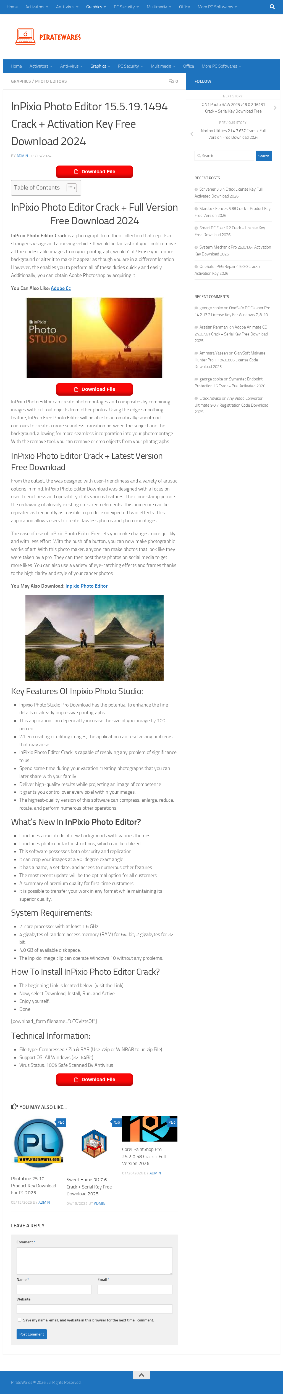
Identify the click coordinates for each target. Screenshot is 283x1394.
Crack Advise (210, 398)
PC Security (124, 6)
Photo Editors (51, 81)
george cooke (211, 307)
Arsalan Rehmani (214, 327)
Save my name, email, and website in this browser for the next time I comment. (88, 1320)
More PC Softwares (215, 6)
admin (22, 156)
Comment (26, 1242)
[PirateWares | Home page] (50, 36)
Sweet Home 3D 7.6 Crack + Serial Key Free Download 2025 (89, 1186)
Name (23, 1279)
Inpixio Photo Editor (86, 586)
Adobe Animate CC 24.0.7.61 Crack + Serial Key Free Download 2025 (231, 334)
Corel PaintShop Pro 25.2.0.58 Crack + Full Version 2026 (144, 1156)
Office (184, 6)
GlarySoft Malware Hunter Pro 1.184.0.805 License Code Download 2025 (230, 360)
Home (12, 6)
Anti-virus (65, 6)
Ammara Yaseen (214, 353)
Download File (98, 171)
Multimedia (157, 6)
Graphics (94, 6)
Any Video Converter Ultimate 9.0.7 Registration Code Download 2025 (231, 405)
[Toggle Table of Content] (68, 188)
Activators (34, 6)
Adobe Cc (61, 288)
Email (103, 1279)
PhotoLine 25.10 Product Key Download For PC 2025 (33, 1185)
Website (23, 1299)
